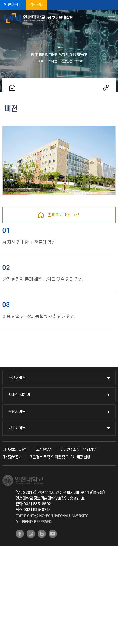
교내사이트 (17, 428)
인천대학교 (12, 4)
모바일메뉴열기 (111, 19)
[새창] (20, 534)
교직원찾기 (44, 449)
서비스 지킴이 (19, 394)
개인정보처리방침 (15, 449)
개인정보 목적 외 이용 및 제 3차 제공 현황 (60, 457)
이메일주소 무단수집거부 (78, 449)
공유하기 (106, 87)
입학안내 (36, 4)
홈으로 (12, 87)
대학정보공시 (11, 457)
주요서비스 (17, 378)
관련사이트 (17, 411)
